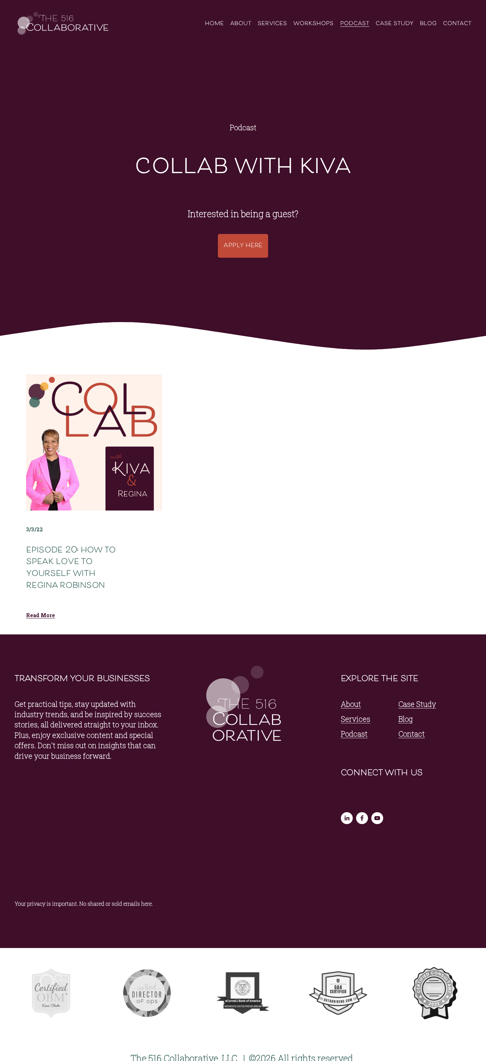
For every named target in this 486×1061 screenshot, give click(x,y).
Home (214, 23)
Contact (457, 23)
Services (272, 23)
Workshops (313, 23)
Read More (40, 615)
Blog (428, 23)
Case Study (395, 23)
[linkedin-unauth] (347, 818)
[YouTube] (377, 818)
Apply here (243, 246)
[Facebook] (362, 818)
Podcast (354, 23)
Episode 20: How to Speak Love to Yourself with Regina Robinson (71, 568)
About (240, 23)
